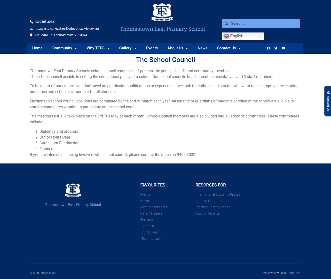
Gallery (125, 48)
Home (37, 48)
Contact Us (226, 48)
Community (62, 48)
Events (152, 48)
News (202, 48)
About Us (175, 48)
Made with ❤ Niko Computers (282, 273)
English (236, 36)
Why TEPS (96, 48)
